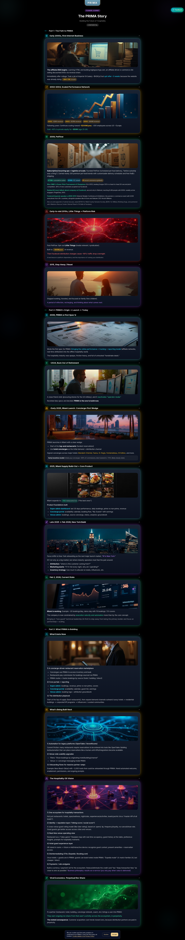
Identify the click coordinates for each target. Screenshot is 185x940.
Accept (114, 934)
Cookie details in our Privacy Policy (83, 936)
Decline (106, 934)
